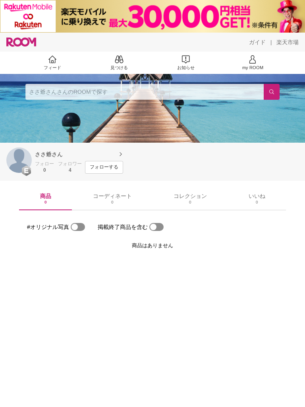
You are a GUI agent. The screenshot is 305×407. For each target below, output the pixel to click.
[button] (19, 160)
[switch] (78, 227)
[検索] (272, 92)
